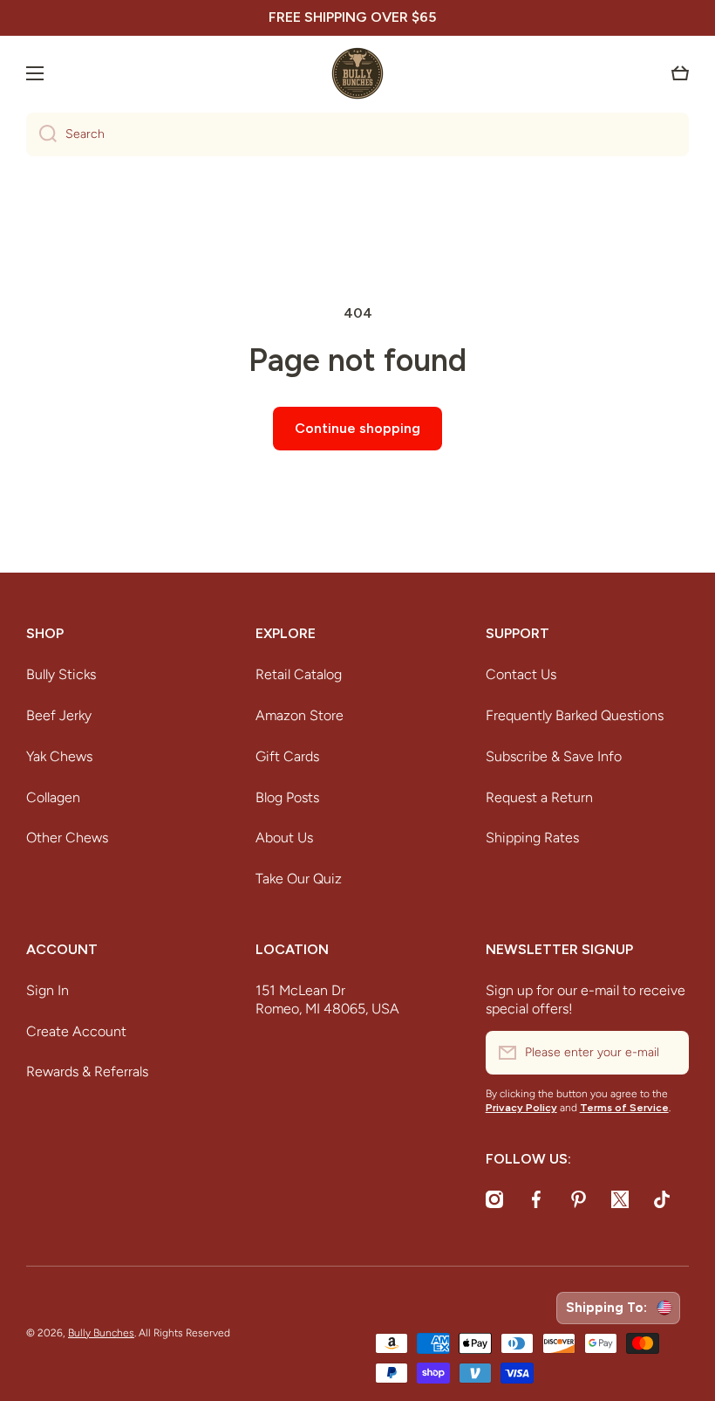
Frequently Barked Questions (575, 715)
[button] (680, 73)
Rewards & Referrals (87, 1071)
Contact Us (521, 674)
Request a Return (539, 797)
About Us (284, 837)
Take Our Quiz (298, 878)
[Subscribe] (667, 1053)
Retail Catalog (298, 674)
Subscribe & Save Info (554, 756)
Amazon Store (299, 715)
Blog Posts (287, 797)
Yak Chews (59, 756)
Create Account (76, 1031)
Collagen (53, 797)
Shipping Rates (532, 837)
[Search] (41, 134)
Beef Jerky (59, 715)
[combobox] (357, 134)
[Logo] (357, 73)
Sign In (47, 990)
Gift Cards (287, 756)
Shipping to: (610, 1307)
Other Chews (67, 837)
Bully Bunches (101, 1333)
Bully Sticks (61, 674)
